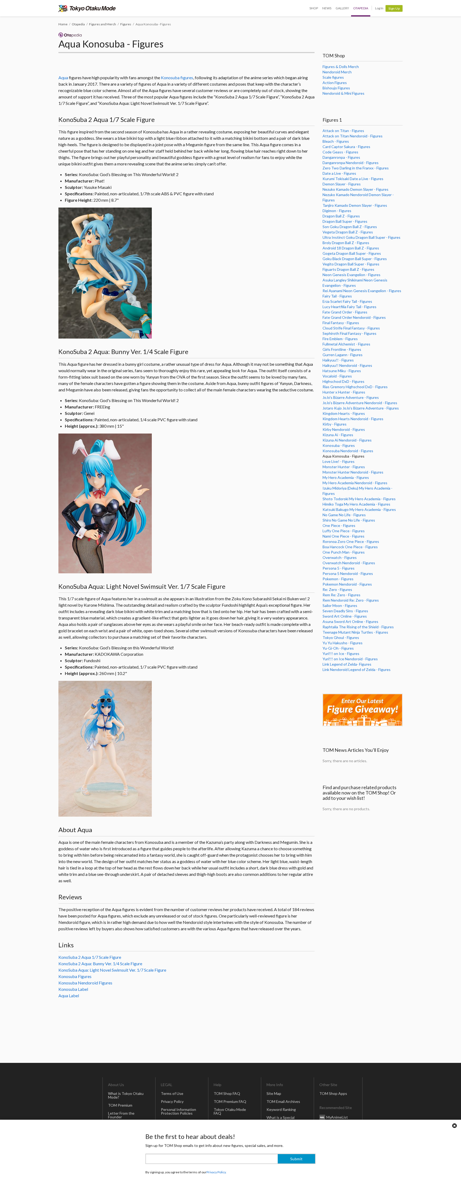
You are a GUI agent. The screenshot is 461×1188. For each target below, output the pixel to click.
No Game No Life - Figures (344, 514)
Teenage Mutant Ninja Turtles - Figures (355, 632)
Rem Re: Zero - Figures (341, 595)
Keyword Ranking (281, 1109)
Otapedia (360, 8)
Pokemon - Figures (338, 579)
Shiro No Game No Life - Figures (349, 520)
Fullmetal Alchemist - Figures (346, 344)
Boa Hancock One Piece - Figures (350, 547)
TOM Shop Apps (333, 1093)
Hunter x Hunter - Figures (344, 392)
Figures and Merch (102, 24)
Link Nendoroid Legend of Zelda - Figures (357, 669)
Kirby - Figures (335, 424)
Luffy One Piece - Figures (344, 531)
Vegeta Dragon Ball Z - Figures (348, 232)
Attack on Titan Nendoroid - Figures (353, 136)
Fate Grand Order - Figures (345, 312)
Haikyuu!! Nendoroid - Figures (347, 365)
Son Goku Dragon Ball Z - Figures (350, 226)
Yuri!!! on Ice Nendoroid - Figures (350, 659)
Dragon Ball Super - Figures (345, 221)
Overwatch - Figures (340, 557)
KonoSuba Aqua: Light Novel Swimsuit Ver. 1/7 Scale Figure (112, 969)
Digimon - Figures (337, 210)
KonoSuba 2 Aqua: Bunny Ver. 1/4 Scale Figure (100, 963)
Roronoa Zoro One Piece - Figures (351, 541)
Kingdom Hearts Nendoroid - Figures (353, 418)
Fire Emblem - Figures (340, 338)
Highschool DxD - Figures (343, 381)
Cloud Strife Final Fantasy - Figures (351, 328)
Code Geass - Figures (340, 152)
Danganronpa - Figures (341, 157)
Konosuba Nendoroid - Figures (348, 450)
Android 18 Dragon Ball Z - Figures (351, 248)
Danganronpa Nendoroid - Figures (351, 162)
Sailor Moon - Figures (340, 605)
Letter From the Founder (121, 1115)
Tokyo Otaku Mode (87, 8)
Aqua (63, 77)
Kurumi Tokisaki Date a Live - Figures (353, 178)
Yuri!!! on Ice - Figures (341, 653)
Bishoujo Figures (336, 88)
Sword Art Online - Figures (345, 616)
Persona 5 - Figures (339, 568)
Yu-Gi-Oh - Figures (338, 648)
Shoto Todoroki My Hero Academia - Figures (359, 498)
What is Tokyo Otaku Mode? (126, 1095)
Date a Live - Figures (339, 173)
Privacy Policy (172, 1101)
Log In (379, 8)
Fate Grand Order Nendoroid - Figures (354, 317)
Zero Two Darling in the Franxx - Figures (356, 168)
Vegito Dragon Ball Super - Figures (351, 264)
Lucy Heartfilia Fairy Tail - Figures (349, 306)
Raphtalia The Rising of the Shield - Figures (358, 627)
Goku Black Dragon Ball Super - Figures (355, 258)
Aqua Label (68, 995)
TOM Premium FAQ (230, 1101)
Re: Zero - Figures (337, 589)
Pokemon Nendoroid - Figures (347, 584)
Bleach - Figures (336, 141)
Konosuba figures (177, 77)
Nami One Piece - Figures (343, 536)
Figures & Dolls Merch (341, 66)
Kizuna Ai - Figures (338, 434)
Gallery (342, 8)
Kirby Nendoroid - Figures (344, 429)
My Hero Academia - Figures (346, 477)
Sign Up (394, 8)
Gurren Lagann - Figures (343, 354)
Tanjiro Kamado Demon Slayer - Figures (355, 205)
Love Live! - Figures (339, 461)
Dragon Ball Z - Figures (341, 216)
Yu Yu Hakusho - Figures (343, 643)
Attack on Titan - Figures (343, 130)
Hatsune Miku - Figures (342, 370)
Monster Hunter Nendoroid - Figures (353, 472)
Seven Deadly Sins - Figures (345, 611)
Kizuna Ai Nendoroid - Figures (347, 440)
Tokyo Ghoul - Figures (341, 637)
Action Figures (335, 82)
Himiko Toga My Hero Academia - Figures (356, 504)
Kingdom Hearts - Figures (344, 413)
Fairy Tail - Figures (337, 296)
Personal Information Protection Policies (178, 1111)
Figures (125, 24)
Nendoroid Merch (337, 72)
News (326, 8)
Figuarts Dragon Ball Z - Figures (348, 269)
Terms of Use (172, 1093)
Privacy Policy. (216, 1172)
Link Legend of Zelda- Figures (347, 664)
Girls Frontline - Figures (342, 349)
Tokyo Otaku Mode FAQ (230, 1111)
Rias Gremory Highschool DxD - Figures (355, 386)
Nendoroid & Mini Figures (343, 93)
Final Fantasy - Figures (341, 322)
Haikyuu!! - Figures (338, 360)
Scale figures (333, 77)
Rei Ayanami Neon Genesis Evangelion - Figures (362, 290)
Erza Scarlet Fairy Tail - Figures (347, 301)
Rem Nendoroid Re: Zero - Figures (351, 600)
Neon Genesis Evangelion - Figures (351, 274)
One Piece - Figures (339, 525)
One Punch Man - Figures (344, 552)
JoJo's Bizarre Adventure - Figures (351, 397)
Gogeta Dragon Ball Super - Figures (352, 253)
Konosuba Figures (75, 976)
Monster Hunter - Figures (344, 466)
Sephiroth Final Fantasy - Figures (349, 333)
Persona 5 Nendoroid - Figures (348, 573)
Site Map (274, 1093)
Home (62, 24)
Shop (313, 8)
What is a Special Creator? (281, 1119)
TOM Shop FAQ (227, 1093)
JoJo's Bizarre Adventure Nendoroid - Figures (360, 402)
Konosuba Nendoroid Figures (85, 982)
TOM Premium (120, 1105)
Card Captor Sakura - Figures (346, 146)
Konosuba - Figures (339, 445)
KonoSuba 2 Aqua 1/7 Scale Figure (89, 957)
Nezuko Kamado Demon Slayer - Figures (355, 189)
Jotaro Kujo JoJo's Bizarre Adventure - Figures (361, 408)
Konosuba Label (73, 989)
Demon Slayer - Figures (342, 184)
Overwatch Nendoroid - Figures (349, 563)
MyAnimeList (337, 1117)
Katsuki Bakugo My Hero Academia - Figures (359, 509)
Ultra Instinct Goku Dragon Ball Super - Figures (361, 237)
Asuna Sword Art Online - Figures (350, 621)
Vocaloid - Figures (337, 376)
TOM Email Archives (283, 1101)
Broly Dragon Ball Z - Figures (346, 242)
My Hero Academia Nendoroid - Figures (355, 482)
